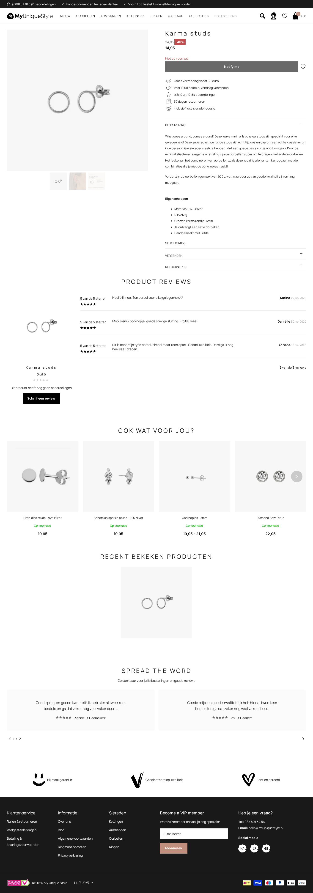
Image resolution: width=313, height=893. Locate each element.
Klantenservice (21, 813)
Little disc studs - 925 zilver (42, 518)
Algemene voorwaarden (75, 838)
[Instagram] (242, 848)
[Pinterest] (254, 848)
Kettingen (135, 16)
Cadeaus (175, 16)
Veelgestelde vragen (21, 830)
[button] (296, 476)
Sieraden (117, 813)
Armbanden (111, 16)
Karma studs (41, 367)
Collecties (199, 16)
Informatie (67, 813)
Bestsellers (225, 16)
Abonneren (174, 848)
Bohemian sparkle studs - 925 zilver (118, 518)
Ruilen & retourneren (22, 821)
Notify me (231, 66)
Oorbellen (85, 16)
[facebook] (266, 848)
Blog (61, 830)
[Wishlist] (284, 16)
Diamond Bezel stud (270, 518)
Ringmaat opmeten (72, 847)
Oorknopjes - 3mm (194, 518)
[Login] (273, 16)
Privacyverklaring (70, 855)
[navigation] (58, 181)
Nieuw (65, 16)
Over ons (64, 821)
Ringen (157, 16)
